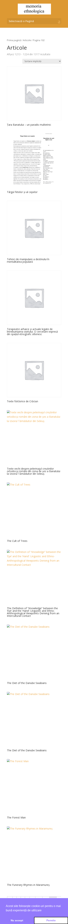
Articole (27, 40)
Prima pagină (14, 40)
